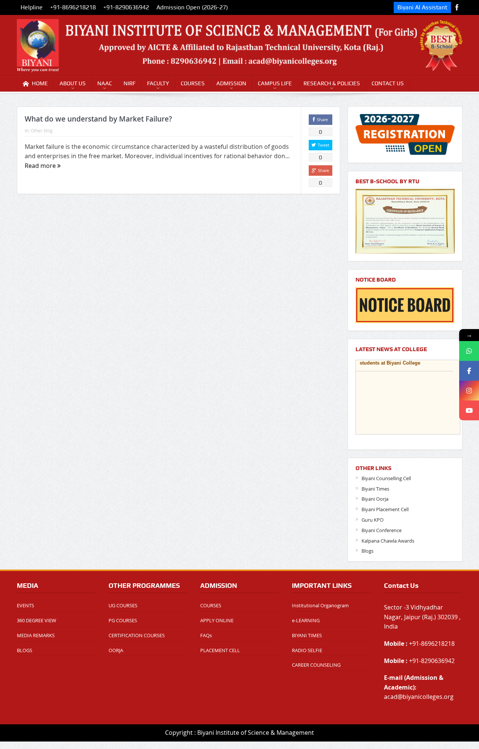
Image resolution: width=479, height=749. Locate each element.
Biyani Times (375, 488)
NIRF (129, 83)
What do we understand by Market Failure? (98, 119)
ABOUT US (73, 83)
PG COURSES (123, 620)
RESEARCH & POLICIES (331, 83)
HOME (40, 83)
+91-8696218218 (73, 7)
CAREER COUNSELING (316, 664)
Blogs (367, 550)
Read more (41, 166)
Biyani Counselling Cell (386, 478)
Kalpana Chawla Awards (387, 540)
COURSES (193, 83)
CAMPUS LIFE (275, 83)
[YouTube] (469, 410)
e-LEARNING (306, 620)
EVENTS (25, 605)
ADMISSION (231, 83)
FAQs (206, 635)
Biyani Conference (381, 530)
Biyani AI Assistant (422, 7)
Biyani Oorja (374, 498)
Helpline (32, 7)
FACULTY (158, 83)
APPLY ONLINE (217, 620)
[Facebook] (469, 371)
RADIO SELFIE (307, 650)
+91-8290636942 (126, 7)
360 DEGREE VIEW (36, 620)
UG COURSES (123, 605)
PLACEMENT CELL (220, 650)
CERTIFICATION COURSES (137, 635)
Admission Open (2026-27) (192, 7)
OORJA (116, 650)
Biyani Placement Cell (385, 509)
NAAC (104, 83)
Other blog (42, 130)
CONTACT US (388, 83)
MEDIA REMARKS (36, 635)
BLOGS (24, 650)
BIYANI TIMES (307, 635)
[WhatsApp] (469, 351)
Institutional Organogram (320, 605)
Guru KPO (372, 519)
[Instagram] (469, 390)
